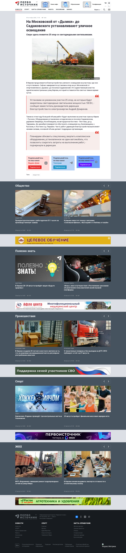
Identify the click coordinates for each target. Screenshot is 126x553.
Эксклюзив (18, 535)
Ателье (76, 530)
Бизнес (17, 537)
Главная (44, 526)
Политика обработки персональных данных (82, 545)
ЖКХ (18, 446)
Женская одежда (79, 535)
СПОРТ (17, 528)
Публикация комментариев (69, 545)
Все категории (78, 537)
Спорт (19, 381)
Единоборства (46, 530)
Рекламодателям (58, 544)
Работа (17, 533)
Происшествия (25, 316)
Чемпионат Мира (47, 535)
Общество (36, 175)
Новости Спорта (46, 533)
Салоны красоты (79, 528)
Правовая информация (39, 545)
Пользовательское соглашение (28, 545)
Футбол (44, 528)
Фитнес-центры (78, 526)
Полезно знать (25, 251)
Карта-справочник (20, 530)
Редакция (48, 544)
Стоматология (78, 533)
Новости (19, 523)
